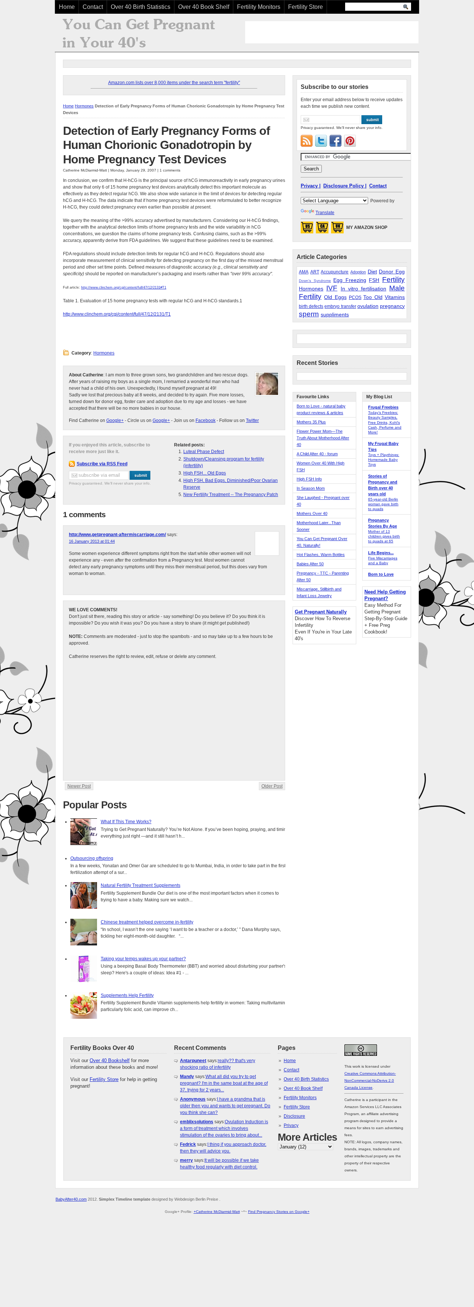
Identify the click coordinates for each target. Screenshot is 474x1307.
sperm (309, 314)
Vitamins (395, 297)
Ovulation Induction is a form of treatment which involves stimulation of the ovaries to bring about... (224, 1128)
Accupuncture (334, 272)
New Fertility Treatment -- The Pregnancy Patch (230, 494)
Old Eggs (335, 297)
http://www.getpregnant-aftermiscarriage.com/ (117, 534)
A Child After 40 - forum (317, 454)
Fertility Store (305, 7)
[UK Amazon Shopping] (337, 230)
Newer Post (79, 786)
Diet (372, 272)
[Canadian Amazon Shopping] (322, 230)
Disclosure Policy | (345, 186)
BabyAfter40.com (71, 1199)
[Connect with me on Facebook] (335, 141)
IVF (331, 288)
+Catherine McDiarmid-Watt (217, 1212)
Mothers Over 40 (312, 513)
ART (314, 272)
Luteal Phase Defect (203, 451)
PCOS (355, 297)
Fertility (393, 279)
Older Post (272, 786)
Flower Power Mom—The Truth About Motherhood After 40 (323, 438)
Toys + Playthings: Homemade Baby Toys (383, 459)
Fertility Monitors (258, 7)
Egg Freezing (349, 280)
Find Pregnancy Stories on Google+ (279, 1212)
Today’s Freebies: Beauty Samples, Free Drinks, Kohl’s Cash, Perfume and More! (384, 422)
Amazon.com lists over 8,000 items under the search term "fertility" (174, 82)
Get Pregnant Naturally (321, 612)
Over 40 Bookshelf (110, 1060)
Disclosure (294, 1116)
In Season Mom (311, 488)
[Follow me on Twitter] (321, 141)
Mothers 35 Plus (311, 422)
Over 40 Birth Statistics (140, 7)
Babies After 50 (310, 564)
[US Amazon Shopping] (307, 230)
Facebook (206, 420)
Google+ (115, 420)
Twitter (252, 420)
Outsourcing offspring (91, 858)
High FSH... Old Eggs (204, 473)
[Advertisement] (331, 32)
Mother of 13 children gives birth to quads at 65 (384, 536)
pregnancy (392, 306)
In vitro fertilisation (363, 289)
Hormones (84, 106)
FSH (374, 280)
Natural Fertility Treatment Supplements (140, 885)
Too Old (372, 297)
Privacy (291, 1125)
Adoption (358, 272)
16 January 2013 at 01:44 (92, 541)
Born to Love (381, 574)
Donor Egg (392, 272)
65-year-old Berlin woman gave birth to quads (383, 504)
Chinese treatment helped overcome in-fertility (147, 922)
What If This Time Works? (126, 821)
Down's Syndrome (315, 281)
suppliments (335, 314)
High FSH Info (309, 479)
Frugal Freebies (383, 407)
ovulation (367, 306)
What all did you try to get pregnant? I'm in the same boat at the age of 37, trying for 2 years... (224, 1083)
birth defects (311, 306)
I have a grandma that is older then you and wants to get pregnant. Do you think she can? (225, 1106)
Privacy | (311, 186)
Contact (93, 7)
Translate (325, 212)
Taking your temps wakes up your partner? (143, 958)
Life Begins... (381, 553)
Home (67, 7)
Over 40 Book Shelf (203, 7)
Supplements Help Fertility (127, 995)
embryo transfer (340, 306)
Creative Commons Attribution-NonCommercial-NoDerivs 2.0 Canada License (370, 1080)
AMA (303, 272)
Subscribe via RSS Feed (102, 463)
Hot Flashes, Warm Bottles (321, 554)
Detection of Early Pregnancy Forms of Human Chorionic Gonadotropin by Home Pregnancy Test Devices (166, 145)
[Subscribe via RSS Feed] (307, 141)
